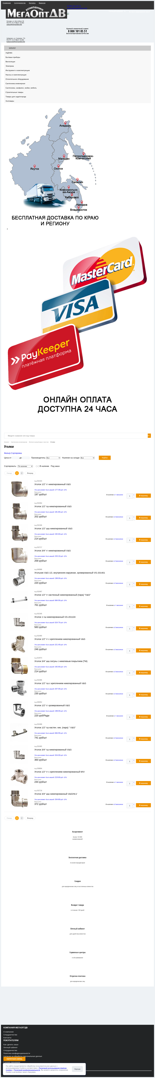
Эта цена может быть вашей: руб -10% (50, 490)
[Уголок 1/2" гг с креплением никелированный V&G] (19, 644)
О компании (8, 1032)
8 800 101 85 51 (74, 6)
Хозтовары (10, 101)
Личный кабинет (10, 1047)
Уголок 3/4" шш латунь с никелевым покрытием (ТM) (60, 661)
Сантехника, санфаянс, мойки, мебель (21, 88)
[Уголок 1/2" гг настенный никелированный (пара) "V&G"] (19, 600)
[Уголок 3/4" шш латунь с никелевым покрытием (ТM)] (19, 666)
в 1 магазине (118, 495)
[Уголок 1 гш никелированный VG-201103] (19, 622)
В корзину (143, 496)
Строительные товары (14, 92)
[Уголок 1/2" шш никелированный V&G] (19, 533)
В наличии (44, 466)
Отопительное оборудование (17, 79)
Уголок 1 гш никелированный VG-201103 (54, 617)
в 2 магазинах (118, 517)
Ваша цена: (37, 492)
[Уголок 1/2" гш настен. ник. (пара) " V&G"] (19, 732)
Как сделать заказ (10, 1044)
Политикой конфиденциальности (27, 1070)
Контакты (7, 1037)
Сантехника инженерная (15, 83)
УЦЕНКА (9, 53)
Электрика (10, 66)
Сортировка (16, 453)
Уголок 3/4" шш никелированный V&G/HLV (55, 794)
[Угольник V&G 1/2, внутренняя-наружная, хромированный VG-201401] (19, 578)
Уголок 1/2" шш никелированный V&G (53, 528)
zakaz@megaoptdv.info (77, 8)
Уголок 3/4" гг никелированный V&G (52, 550)
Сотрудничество (10, 1035)
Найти (105, 458)
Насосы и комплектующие (16, 75)
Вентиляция (10, 62)
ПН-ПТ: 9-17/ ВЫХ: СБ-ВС (15, 40)
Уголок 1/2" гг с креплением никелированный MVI (59, 772)
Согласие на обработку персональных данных (22, 1056)
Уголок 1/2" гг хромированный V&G (52, 705)
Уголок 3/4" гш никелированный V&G (53, 749)
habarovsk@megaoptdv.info (16, 42)
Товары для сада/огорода (16, 97)
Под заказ (55, 466)
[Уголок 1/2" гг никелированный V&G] (19, 489)
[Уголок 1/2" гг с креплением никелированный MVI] (19, 777)
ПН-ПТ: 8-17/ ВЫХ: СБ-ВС (15, 23)
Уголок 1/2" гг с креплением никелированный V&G (59, 639)
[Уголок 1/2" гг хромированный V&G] (19, 710)
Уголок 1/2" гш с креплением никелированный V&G (60, 683)
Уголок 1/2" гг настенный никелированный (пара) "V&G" (62, 595)
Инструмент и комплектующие (18, 70)
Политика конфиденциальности (16, 1053)
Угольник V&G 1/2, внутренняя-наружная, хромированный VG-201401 (69, 573)
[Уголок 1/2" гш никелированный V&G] (19, 511)
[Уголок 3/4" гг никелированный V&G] (19, 555)
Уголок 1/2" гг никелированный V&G (52, 484)
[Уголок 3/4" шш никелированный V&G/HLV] (19, 799)
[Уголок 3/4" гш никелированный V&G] (19, 754)
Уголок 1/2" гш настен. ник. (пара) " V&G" (55, 727)
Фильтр (7, 453)
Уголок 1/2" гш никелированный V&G (53, 506)
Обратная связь (14, 1059)
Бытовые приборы (13, 57)
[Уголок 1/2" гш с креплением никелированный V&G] (19, 688)
